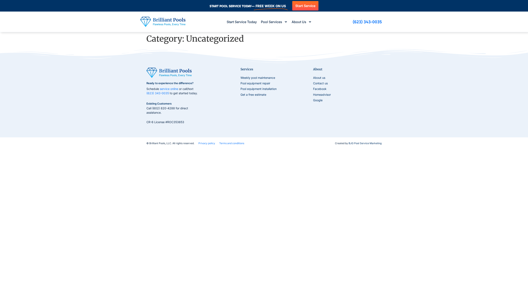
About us (319, 77)
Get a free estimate (253, 94)
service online (169, 89)
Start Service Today (242, 22)
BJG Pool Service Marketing (365, 143)
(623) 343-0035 (157, 93)
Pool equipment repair (255, 83)
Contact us (320, 83)
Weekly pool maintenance (257, 77)
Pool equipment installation (258, 89)
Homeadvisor (322, 94)
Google (318, 100)
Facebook (319, 89)
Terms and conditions (231, 143)
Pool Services (271, 22)
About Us (299, 22)
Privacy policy (206, 143)
